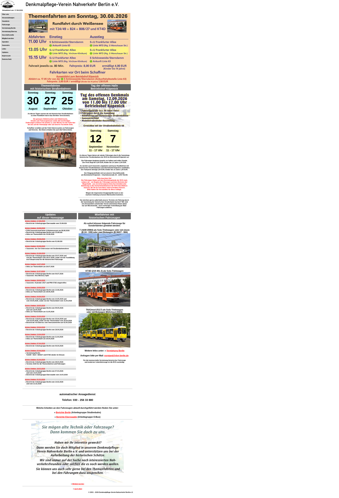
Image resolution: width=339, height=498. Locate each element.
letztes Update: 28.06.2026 (35, 280)
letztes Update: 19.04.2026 (35, 327)
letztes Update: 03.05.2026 (35, 316)
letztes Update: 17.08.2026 (35, 221)
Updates (5, 52)
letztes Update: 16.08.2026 (35, 228)
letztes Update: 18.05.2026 (35, 306)
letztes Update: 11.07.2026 (35, 271)
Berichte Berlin (63, 412)
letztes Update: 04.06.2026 (35, 297)
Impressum (6, 56)
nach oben (78, 489)
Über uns (5, 14)
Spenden (5, 42)
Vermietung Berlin (8, 28)
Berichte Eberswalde (66, 417)
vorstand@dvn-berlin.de (116, 355)
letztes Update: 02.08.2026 (35, 246)
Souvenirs (6, 45)
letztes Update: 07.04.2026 (35, 343)
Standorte (5, 21)
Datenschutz (7, 59)
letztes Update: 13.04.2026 (35, 334)
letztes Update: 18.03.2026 (35, 369)
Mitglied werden (8, 38)
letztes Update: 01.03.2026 (35, 379)
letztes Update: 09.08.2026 (35, 239)
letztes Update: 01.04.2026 (35, 360)
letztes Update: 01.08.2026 (35, 253)
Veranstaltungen (8, 18)
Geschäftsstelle (8, 35)
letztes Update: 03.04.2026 (35, 351)
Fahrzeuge (6, 25)
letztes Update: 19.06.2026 (35, 287)
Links (4, 49)
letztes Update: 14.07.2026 (35, 264)
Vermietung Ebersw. (9, 31)
